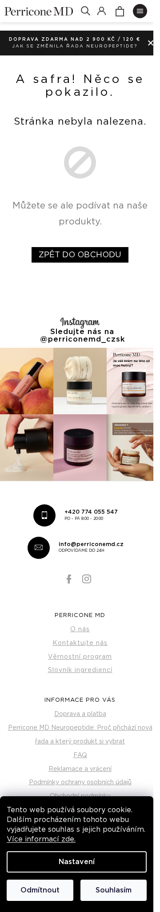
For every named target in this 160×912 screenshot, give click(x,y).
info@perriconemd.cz (91, 547)
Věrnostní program (80, 657)
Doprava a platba (80, 714)
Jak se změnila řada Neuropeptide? (74, 46)
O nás (80, 629)
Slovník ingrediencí (80, 670)
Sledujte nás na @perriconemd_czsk (82, 335)
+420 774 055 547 (91, 515)
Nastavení (77, 861)
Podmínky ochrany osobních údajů (80, 782)
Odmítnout (40, 890)
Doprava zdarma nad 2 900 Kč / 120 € (74, 39)
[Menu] (140, 11)
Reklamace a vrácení (80, 769)
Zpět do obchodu (80, 255)
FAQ (80, 755)
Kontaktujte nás (80, 643)
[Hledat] (85, 11)
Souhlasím (114, 890)
